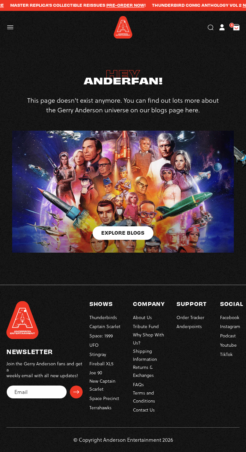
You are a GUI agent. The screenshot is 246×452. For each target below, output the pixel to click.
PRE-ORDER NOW (118, 5)
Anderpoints (189, 326)
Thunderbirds (103, 317)
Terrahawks (100, 407)
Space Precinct (104, 398)
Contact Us (144, 409)
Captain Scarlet (104, 326)
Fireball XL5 (101, 363)
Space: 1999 (101, 335)
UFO (94, 345)
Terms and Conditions (144, 396)
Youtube (228, 345)
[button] (10, 27)
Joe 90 (95, 372)
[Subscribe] (76, 392)
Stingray (97, 354)
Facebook (229, 317)
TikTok (226, 354)
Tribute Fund (146, 326)
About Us (142, 317)
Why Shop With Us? (148, 338)
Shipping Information (145, 355)
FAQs (138, 384)
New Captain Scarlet (102, 385)
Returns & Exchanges (143, 371)
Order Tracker (190, 317)
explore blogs (122, 232)
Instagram (230, 326)
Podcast (228, 335)
